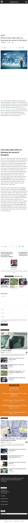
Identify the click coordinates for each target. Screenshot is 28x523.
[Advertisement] (14, 18)
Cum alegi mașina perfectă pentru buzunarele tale (22, 254)
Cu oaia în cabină (6, 350)
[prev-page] (13, 290)
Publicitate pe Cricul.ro (8, 521)
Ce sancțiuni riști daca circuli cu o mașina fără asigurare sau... (16, 456)
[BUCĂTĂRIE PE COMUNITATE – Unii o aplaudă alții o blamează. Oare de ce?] (14, 281)
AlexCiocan (4, 42)
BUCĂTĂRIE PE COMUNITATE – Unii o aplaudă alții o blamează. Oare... (16, 372)
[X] (13, 47)
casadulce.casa (4, 490)
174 (26, 442)
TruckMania (3, 495)
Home (2, 34)
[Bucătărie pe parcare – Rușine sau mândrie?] (4, 366)
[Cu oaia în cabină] (14, 340)
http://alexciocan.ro (14, 269)
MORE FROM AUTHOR (18, 276)
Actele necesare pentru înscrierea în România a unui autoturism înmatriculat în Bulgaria (7, 254)
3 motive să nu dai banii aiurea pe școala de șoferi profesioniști (4, 286)
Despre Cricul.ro (16, 521)
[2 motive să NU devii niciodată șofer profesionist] (23, 281)
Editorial (5, 34)
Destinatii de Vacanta (5, 491)
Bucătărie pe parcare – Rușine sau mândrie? (14, 400)
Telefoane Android (4, 498)
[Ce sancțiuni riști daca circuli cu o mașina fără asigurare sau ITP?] (4, 457)
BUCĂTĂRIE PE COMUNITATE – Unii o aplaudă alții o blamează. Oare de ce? (14, 286)
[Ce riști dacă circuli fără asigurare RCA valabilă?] (4, 470)
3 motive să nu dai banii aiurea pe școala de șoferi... (16, 358)
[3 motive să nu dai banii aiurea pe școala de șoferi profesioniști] (5, 281)
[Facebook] (10, 47)
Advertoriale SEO (4, 501)
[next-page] (14, 290)
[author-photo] (14, 263)
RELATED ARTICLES (9, 276)
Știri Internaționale (4, 504)
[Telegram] (22, 47)
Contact (22, 521)
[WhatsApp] (16, 47)
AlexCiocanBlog (4, 493)
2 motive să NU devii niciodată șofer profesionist (22, 286)
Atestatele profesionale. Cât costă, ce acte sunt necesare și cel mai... (13, 439)
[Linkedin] (19, 47)
